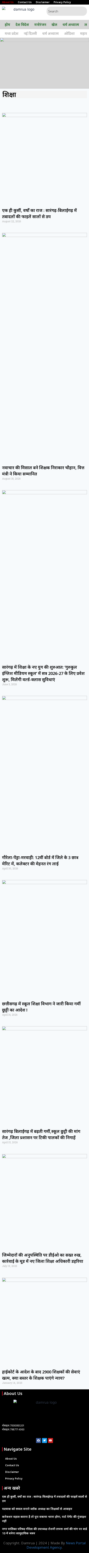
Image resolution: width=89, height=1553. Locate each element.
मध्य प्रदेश (11, 33)
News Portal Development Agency (56, 1545)
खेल (54, 24)
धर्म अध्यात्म (71, 24)
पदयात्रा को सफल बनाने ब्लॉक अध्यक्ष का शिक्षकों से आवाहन (37, 1509)
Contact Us (25, 2)
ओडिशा (69, 33)
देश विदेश (22, 24)
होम (7, 24)
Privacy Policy (62, 2)
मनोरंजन (40, 24)
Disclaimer (42, 2)
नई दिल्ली (30, 33)
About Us (8, 2)
